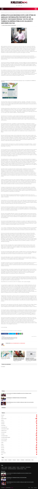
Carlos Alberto (22, 467)
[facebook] (17, 5)
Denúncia (19, 445)
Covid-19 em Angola (19, 439)
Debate (19, 444)
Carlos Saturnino (28, 467)
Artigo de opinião (19, 418)
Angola (19, 416)
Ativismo (19, 420)
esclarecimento (19, 452)
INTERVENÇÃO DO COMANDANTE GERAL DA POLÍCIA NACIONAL (17, 397)
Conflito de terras (19, 430)
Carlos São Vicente (4, 468)
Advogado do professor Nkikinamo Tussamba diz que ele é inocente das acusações (31, 359)
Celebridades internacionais (12, 468)
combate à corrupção (20, 468)
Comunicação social (19, 427)
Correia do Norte (19, 432)
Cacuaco (18, 467)
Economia (19, 447)
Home (29, 487)
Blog (5, 487)
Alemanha (19, 415)
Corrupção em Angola (19, 435)
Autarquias (19, 423)
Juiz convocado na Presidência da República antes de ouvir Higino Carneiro (19, 393)
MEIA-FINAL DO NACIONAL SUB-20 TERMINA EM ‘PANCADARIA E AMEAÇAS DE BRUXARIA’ (18, 359)
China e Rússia (19, 425)
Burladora (14, 467)
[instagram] (21, 5)
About (32, 487)
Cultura (19, 442)
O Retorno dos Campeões (5, 358)
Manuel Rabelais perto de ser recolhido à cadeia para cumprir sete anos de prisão (20, 402)
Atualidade (9, 467)
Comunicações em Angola (19, 428)
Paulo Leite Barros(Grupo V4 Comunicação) (9, 25)
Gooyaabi (11, 487)
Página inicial (3, 12)
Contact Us (35, 487)
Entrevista (19, 449)
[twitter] (19, 5)
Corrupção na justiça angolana (19, 437)
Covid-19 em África (19, 440)
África (19, 454)
